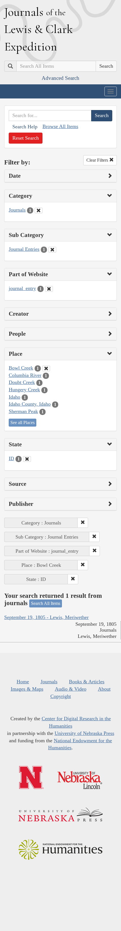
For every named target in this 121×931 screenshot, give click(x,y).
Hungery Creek (24, 389)
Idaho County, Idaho (30, 404)
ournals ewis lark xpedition (38, 29)
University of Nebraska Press (84, 733)
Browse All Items (60, 126)
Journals (17, 210)
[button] (82, 523)
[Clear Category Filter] (38, 210)
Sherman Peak (23, 411)
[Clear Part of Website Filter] (49, 289)
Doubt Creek (22, 382)
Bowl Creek (21, 368)
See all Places (22, 422)
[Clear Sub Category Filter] (52, 249)
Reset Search (25, 138)
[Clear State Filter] (27, 459)
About (104, 689)
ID (11, 458)
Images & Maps (27, 689)
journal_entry (22, 288)
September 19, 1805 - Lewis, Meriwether (46, 617)
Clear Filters (97, 160)
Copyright (60, 696)
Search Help (24, 126)
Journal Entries (24, 249)
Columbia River (25, 375)
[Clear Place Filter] (46, 368)
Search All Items (45, 603)
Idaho (14, 397)
